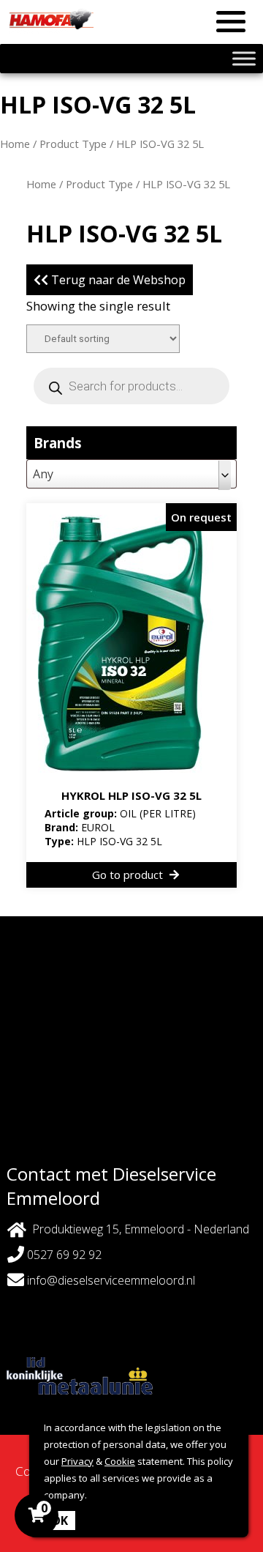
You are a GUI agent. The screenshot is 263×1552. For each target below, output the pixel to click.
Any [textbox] (43, 474)
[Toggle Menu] (244, 58)
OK (59, 1520)
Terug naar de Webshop (117, 280)
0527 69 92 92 (63, 1255)
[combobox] (131, 474)
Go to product (129, 874)
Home (15, 143)
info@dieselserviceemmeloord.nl (111, 1280)
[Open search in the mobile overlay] (131, 386)
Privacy (77, 1461)
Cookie (119, 1461)
